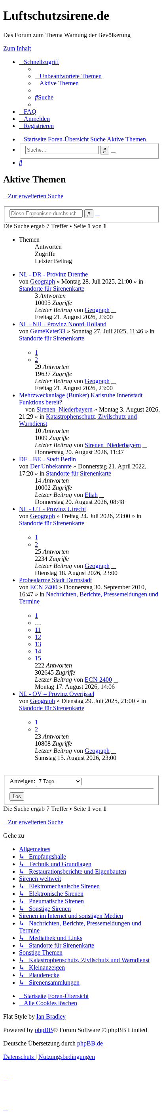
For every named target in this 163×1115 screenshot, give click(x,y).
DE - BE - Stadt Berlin (47, 459)
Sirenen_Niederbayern (64, 409)
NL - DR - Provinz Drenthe (53, 274)
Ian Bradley (51, 1016)
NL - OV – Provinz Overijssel (56, 693)
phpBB (44, 1030)
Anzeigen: (23, 781)
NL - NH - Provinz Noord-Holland (62, 324)
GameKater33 (47, 331)
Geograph (42, 281)
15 (38, 658)
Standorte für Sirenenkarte (51, 288)
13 (38, 644)
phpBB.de (90, 1043)
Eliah (91, 494)
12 (38, 637)
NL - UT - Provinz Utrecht (52, 509)
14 (38, 651)
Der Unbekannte (51, 466)
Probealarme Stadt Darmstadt (55, 580)
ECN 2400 (43, 587)
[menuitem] (68, 76)
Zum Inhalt (17, 48)
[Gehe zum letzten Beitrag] (113, 309)
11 (38, 629)
